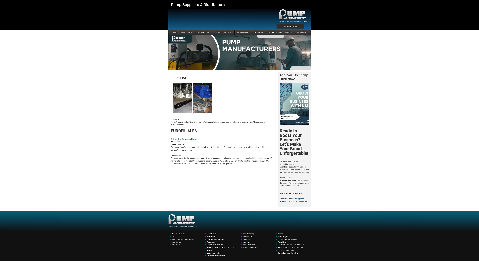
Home (175, 32)
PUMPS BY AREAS (186, 32)
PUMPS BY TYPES (203, 32)
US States (288, 32)
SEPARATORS (301, 32)
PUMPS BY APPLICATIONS (222, 32)
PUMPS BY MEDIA (242, 32)
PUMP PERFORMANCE (275, 32)
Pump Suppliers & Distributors (198, 4)
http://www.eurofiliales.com (189, 139)
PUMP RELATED (257, 32)
